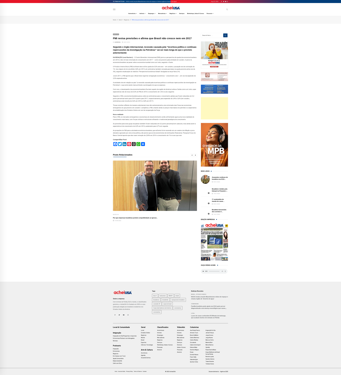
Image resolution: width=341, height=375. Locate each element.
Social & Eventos (146, 357)
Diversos (179, 345)
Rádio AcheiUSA (117, 361)
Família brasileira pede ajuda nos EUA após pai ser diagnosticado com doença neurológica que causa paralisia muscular (208, 308)
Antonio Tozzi (194, 332)
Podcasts (117, 346)
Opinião (208, 347)
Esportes (143, 342)
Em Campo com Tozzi (119, 356)
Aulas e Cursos (181, 347)
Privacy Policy (129, 371)
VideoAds (181, 327)
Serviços (181, 13)
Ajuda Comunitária (118, 358)
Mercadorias (162, 13)
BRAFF (171, 296)
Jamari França (210, 332)
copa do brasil (167, 304)
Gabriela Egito (194, 359)
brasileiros (156, 300)
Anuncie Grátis (121, 371)
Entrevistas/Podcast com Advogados (124, 338)
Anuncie (159, 349)
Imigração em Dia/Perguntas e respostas (125, 336)
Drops (191, 352)
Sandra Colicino (210, 359)
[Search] (227, 9)
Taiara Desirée (210, 361)
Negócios (172, 13)
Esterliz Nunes (194, 354)
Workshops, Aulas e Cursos (195, 13)
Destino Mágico (194, 349)
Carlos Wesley (194, 340)
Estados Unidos (201, 294)
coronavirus (177, 308)
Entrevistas (116, 351)
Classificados (162, 327)
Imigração (117, 333)
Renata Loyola (210, 356)
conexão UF (156, 304)
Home (114, 20)
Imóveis (142, 13)
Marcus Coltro (210, 340)
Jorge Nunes (209, 337)
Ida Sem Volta (194, 362)
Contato (145, 371)
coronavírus (156, 312)
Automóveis (132, 13)
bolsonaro (163, 296)
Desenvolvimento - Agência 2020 (218, 371)
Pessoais (209, 13)
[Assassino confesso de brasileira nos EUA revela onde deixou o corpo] (205, 179)
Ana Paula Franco (195, 330)
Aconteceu (144, 353)
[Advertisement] (214, 108)
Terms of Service (138, 371)
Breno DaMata (194, 335)
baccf (155, 296)
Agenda (143, 355)
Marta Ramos (209, 345)
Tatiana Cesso (210, 364)
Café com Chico (117, 363)
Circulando (193, 342)
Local (193, 313)
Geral (120, 20)
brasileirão (165, 300)
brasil (177, 296)
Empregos (151, 13)
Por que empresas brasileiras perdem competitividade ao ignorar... (135, 218)
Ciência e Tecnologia (147, 345)
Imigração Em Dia (210, 330)
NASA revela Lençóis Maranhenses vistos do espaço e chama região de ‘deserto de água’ (151, 1)
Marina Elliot (209, 342)
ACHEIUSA (117, 42)
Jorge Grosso (209, 335)
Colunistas (194, 327)
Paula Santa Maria (211, 349)
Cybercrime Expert (195, 345)
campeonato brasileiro (178, 300)
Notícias (115, 340)
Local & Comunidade (121, 327)
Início (116, 371)
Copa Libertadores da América (162, 308)
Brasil (193, 294)
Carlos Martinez (194, 337)
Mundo (143, 337)
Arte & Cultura (147, 350)
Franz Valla (193, 357)
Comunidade (195, 303)
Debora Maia (193, 347)
